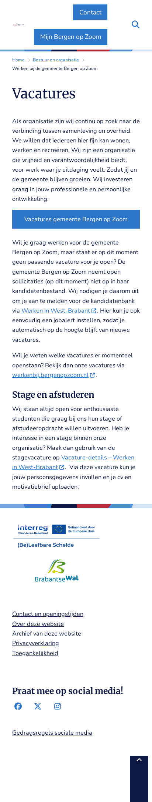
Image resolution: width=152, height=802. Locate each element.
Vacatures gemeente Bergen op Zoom (76, 219)
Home (18, 60)
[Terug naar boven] (139, 779)
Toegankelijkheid (35, 653)
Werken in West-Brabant (55, 310)
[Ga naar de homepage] (18, 24)
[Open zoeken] (135, 24)
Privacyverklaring (35, 643)
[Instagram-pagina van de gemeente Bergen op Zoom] (57, 707)
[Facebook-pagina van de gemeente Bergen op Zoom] (18, 707)
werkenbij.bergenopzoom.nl (50, 375)
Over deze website (38, 624)
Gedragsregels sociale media (52, 732)
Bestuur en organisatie (56, 60)
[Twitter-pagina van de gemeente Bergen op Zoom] (38, 707)
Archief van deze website (46, 633)
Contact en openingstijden (47, 614)
